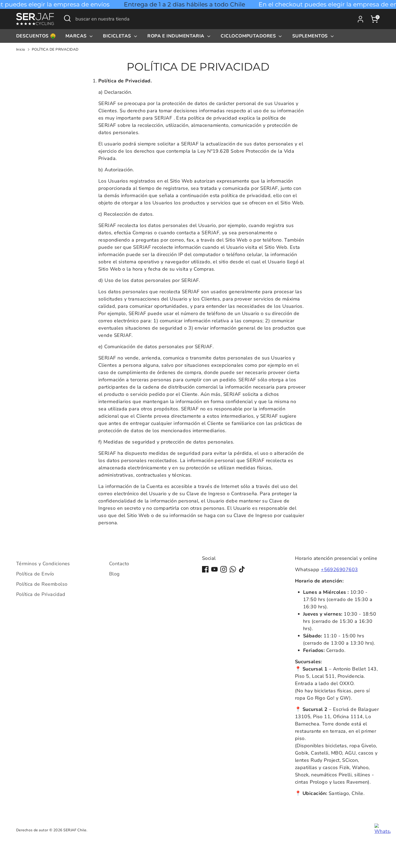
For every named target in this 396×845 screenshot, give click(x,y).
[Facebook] (205, 569)
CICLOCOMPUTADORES (249, 36)
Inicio (20, 49)
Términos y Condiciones (43, 563)
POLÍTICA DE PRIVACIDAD (55, 49)
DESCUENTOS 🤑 (36, 36)
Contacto (119, 563)
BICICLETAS (118, 36)
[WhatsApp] (233, 569)
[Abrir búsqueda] (67, 18)
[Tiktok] (242, 569)
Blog (114, 574)
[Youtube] (214, 569)
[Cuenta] (360, 19)
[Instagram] (223, 569)
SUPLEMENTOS (310, 36)
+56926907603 (339, 569)
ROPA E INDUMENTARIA (176, 36)
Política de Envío (35, 574)
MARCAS (76, 36)
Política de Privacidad (40, 594)
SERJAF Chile (74, 830)
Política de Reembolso (41, 584)
